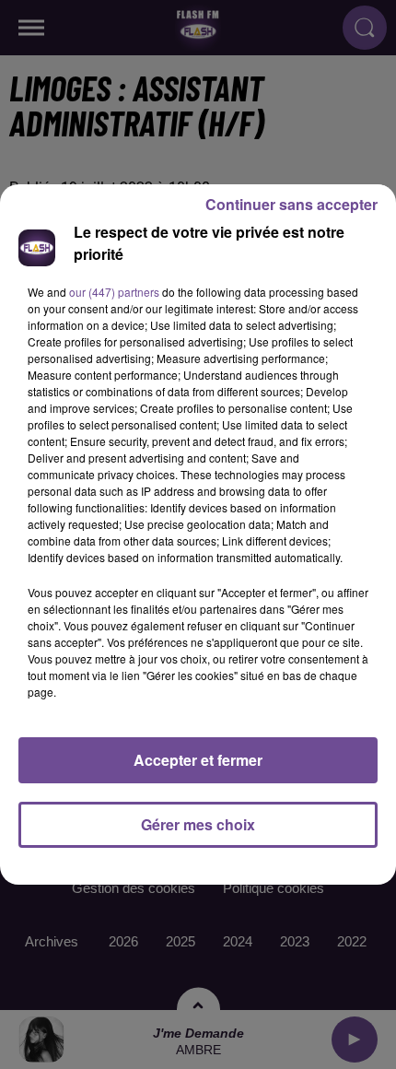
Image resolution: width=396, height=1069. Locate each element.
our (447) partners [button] (114, 292)
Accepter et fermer (198, 759)
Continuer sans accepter (291, 204)
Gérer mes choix (198, 824)
